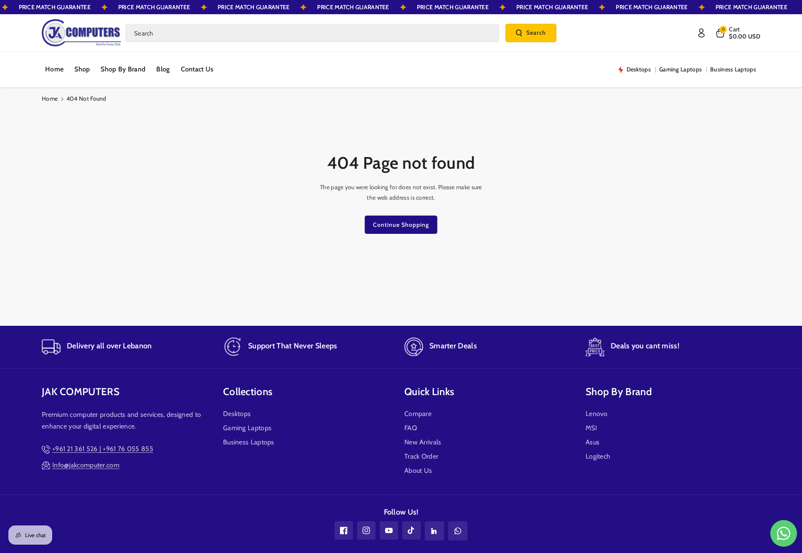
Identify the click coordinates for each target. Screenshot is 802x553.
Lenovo (597, 414)
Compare (417, 414)
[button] (737, 33)
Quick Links (429, 392)
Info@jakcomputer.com (85, 465)
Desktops (237, 414)
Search (536, 32)
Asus (592, 442)
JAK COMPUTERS (80, 392)
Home (50, 98)
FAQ (410, 428)
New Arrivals (423, 442)
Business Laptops (248, 442)
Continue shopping (401, 224)
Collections (247, 392)
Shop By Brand (619, 392)
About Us (418, 470)
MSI (591, 428)
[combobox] (312, 33)
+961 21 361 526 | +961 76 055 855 (102, 449)
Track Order (421, 456)
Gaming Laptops (247, 428)
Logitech (598, 456)
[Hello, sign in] (701, 33)
